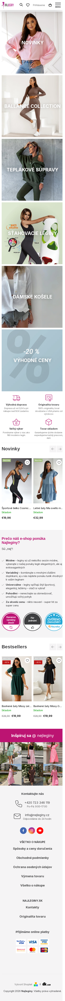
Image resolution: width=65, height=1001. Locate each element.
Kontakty (32, 907)
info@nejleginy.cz (37, 815)
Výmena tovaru (32, 876)
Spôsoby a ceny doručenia (32, 848)
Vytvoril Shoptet (23, 984)
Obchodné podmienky (32, 858)
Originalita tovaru (33, 916)
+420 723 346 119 (37, 802)
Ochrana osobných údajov (32, 867)
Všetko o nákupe (32, 885)
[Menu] (58, 5)
